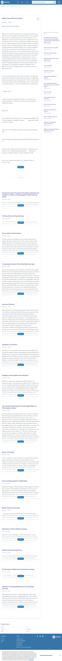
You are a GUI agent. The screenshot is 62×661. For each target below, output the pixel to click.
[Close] (60, 655)
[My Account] (59, 2)
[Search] (54, 2)
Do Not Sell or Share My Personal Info (46, 655)
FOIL (3, 64)
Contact (2, 640)
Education (28, 631)
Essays (18, 2)
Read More (21, 205)
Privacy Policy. (31, 659)
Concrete (2, 629)
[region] (31, 655)
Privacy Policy (19, 643)
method (4, 62)
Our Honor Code (19, 642)
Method (2, 631)
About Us (3, 638)
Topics (22, 2)
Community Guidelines (21, 640)
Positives (2, 627)
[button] (37, 19)
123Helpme (3, 6)
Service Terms (19, 645)
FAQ (2, 642)
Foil (27, 627)
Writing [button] (26, 2)
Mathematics (28, 629)
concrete (19, 51)
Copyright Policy (19, 638)
